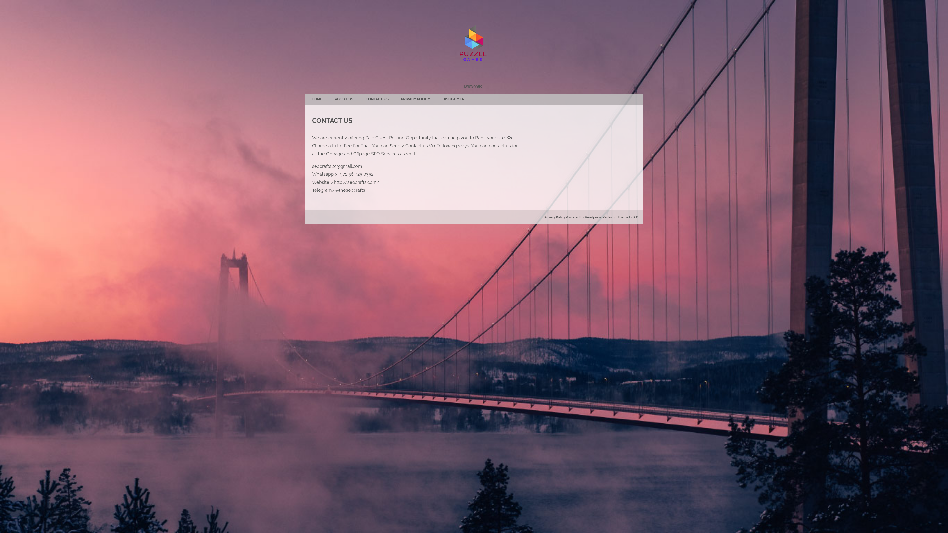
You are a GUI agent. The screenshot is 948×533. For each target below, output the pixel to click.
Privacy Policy (415, 99)
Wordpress (593, 217)
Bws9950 (473, 86)
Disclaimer (453, 99)
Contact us (377, 99)
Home (317, 99)
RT (635, 217)
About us (344, 99)
